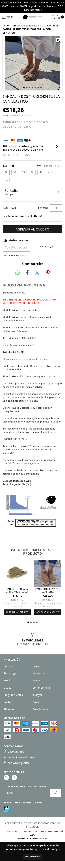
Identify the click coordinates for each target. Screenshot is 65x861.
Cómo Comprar (41, 687)
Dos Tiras (52, 25)
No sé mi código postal (15, 255)
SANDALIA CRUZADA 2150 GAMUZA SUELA (17, 590)
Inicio (6, 25)
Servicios (37, 680)
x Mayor (37, 695)
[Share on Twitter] (37, 272)
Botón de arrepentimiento (32, 838)
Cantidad (9, 208)
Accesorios (38, 673)
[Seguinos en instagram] (6, 777)
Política (36, 702)
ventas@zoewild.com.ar (22, 757)
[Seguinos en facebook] (14, 777)
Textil (7, 680)
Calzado (8, 666)
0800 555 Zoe (16, 751)
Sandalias (39, 25)
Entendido (32, 856)
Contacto (9, 702)
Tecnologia (10, 673)
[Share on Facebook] (27, 272)
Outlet (7, 687)
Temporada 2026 (21, 25)
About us (9, 709)
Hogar (36, 666)
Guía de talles (52, 166)
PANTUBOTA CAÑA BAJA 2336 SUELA (47, 590)
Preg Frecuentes (13, 695)
